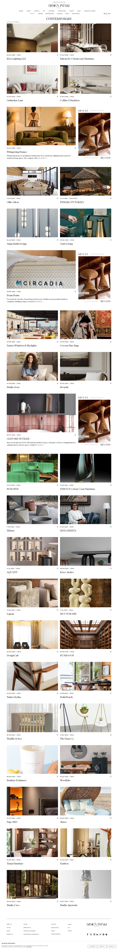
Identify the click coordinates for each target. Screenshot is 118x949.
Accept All (111, 946)
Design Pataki (9, 21)
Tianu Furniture (15, 863)
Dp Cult (9, 927)
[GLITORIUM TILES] (41, 413)
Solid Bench (66, 697)
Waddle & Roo (14, 739)
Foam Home (13, 295)
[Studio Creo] (32, 884)
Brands (40, 13)
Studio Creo (13, 905)
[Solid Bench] (85, 676)
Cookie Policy (29, 946)
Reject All (102, 946)
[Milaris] (32, 509)
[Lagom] (32, 593)
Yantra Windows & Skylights (22, 345)
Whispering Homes (17, 152)
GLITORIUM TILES (18, 439)
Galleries (59, 13)
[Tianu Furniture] (32, 842)
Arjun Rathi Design (17, 244)
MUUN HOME (68, 614)
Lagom (10, 614)
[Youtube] (100, 934)
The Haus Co (67, 739)
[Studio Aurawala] (85, 884)
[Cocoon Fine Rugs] (85, 324)
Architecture (62, 11)
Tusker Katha (14, 697)
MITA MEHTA (68, 530)
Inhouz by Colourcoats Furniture (77, 59)
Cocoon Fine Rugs (69, 345)
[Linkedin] (97, 935)
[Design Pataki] (97, 925)
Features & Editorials (29, 931)
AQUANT (12, 572)
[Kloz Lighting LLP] (32, 38)
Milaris (10, 530)
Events (72, 11)
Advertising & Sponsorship (31, 934)
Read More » (43, 158)
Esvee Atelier (67, 572)
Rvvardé (64, 387)
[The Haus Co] (85, 718)
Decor (28, 11)
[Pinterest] (103, 935)
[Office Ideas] (32, 181)
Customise (92, 946)
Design (21, 11)
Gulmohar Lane (15, 100)
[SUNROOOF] (85, 634)
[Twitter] (91, 934)
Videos (53, 930)
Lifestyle (36, 11)
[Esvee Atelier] (85, 551)
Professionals (50, 13)
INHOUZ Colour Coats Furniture (77, 489)
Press (8, 931)
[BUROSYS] (32, 468)
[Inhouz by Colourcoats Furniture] (85, 38)
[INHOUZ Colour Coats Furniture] (85, 468)
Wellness (51, 11)
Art (44, 11)
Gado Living (66, 244)
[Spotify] (106, 935)
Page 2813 (12, 822)
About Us (9, 924)
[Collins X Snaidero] (85, 79)
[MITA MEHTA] (85, 509)
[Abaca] (85, 801)
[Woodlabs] (85, 759)
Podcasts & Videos (89, 11)
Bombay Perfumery (17, 780)
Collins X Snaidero (70, 100)
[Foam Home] (41, 269)
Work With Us (27, 927)
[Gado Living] (85, 223)
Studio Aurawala (68, 905)
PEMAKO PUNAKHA (72, 202)
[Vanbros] (85, 842)
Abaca (63, 822)
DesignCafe (13, 655)
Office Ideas (13, 202)
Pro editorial (76, 13)
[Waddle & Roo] (32, 718)
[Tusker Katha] (32, 676)
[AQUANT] (32, 551)
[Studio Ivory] (32, 366)
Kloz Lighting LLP (16, 59)
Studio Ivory (13, 387)
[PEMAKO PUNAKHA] (85, 181)
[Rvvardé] (85, 366)
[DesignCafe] (32, 634)
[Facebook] (87, 935)
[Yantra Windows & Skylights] (32, 324)
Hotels (67, 13)
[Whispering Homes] (41, 126)
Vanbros (64, 863)
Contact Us (10, 934)
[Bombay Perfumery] (32, 759)
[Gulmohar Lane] (32, 79)
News (79, 11)
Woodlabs (65, 780)
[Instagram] (94, 935)
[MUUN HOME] (85, 593)
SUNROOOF (67, 655)
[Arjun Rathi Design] (32, 223)
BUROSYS (12, 489)
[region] (59, 945)
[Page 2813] (32, 801)
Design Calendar (55, 934)
